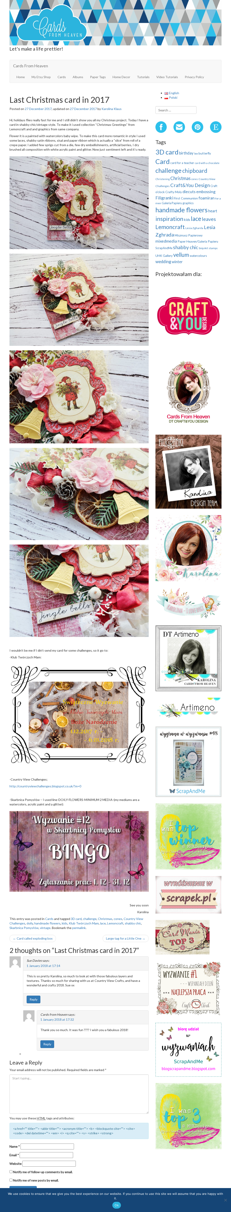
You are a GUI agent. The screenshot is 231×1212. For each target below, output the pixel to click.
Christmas (105, 919)
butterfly (205, 153)
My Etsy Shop (41, 77)
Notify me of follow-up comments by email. (43, 1172)
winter (177, 261)
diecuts (189, 191)
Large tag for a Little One (125, 938)
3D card (76, 919)
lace (103, 923)
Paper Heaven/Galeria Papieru (198, 241)
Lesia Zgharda (194, 228)
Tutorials (143, 77)
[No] (225, 1200)
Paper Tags (98, 77)
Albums (78, 77)
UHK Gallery (164, 255)
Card (162, 161)
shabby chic (133, 923)
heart (212, 211)
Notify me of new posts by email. (36, 1180)
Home (20, 77)
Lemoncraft (115, 923)
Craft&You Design (190, 185)
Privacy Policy (194, 77)
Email (14, 1155)
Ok (117, 1205)
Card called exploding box (33, 938)
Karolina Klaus (112, 109)
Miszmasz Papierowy (189, 235)
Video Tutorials (167, 77)
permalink (79, 928)
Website (15, 1163)
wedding (163, 261)
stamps (213, 248)
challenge (90, 919)
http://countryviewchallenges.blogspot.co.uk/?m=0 (45, 786)
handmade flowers (47, 923)
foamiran (207, 197)
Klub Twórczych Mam (84, 923)
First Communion (186, 198)
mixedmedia (166, 241)
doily (30, 923)
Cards (62, 77)
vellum (181, 254)
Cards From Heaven (30, 65)
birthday (186, 153)
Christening (162, 179)
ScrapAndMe (163, 248)
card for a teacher (182, 163)
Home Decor (121, 77)
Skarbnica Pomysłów (24, 928)
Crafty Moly (173, 192)
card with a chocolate (207, 162)
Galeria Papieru (172, 203)
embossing (205, 191)
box (196, 153)
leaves (209, 219)
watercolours (198, 255)
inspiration (169, 218)
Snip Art (203, 248)
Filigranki (164, 197)
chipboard (194, 170)
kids (64, 923)
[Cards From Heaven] (115, 22)
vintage (45, 928)
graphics (188, 203)
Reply (33, 999)
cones (118, 919)
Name (14, 1146)
